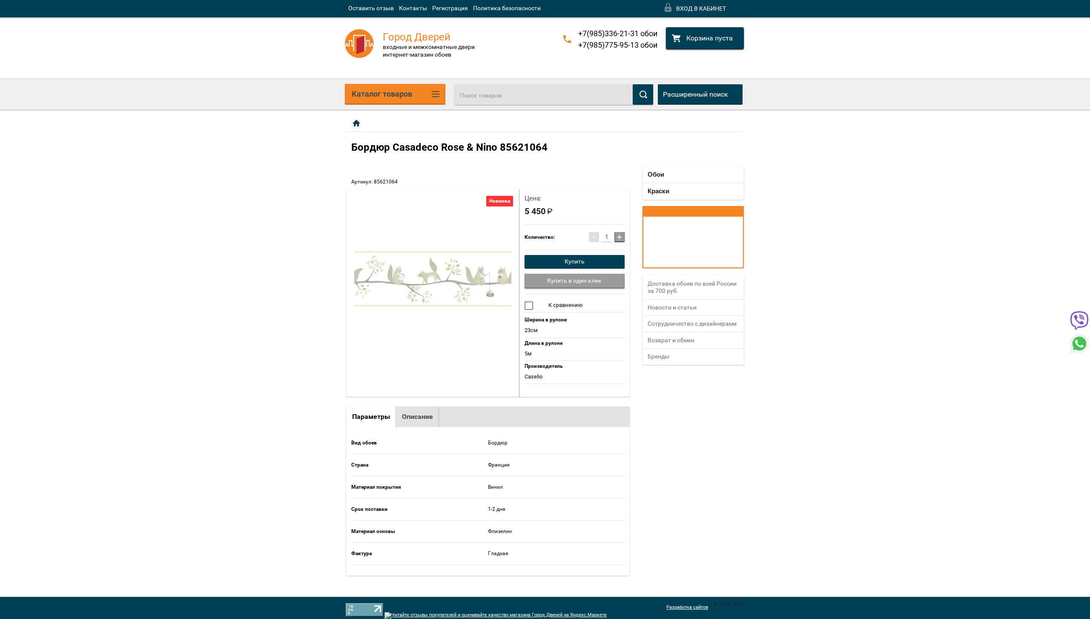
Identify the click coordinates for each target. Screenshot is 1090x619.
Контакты (413, 8)
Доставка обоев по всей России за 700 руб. (692, 287)
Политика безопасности (507, 8)
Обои (656, 174)
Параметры (371, 417)
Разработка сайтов (687, 607)
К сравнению (565, 305)
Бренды (658, 356)
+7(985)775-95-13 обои (617, 44)
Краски (658, 191)
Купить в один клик (574, 280)
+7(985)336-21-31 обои (617, 33)
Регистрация (450, 8)
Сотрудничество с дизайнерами (692, 323)
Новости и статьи (672, 307)
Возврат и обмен (671, 340)
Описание (417, 417)
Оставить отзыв (371, 8)
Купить (575, 261)
